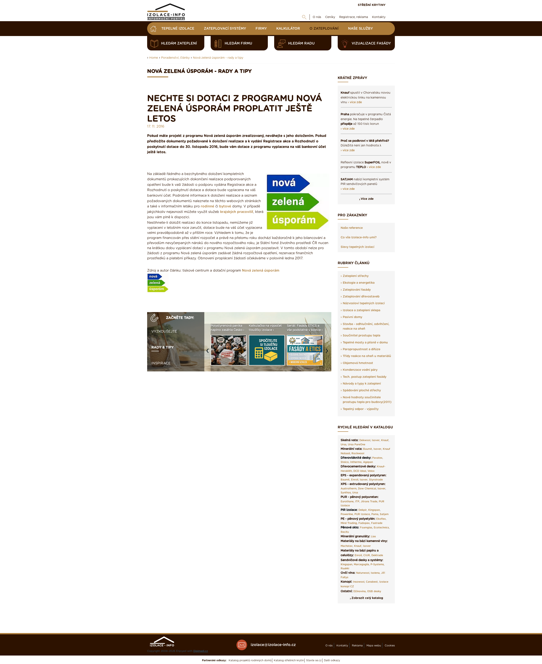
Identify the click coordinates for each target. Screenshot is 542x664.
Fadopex (364, 523)
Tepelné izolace (177, 28)
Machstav (347, 546)
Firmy (261, 28)
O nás (317, 17)
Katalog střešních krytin (289, 660)
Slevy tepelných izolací (357, 247)
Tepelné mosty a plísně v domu (365, 342)
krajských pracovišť (236, 212)
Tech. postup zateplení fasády (364, 376)
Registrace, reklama (353, 17)
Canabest (372, 582)
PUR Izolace (362, 514)
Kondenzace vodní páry (360, 369)
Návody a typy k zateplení (362, 383)
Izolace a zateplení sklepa (361, 310)
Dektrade (377, 555)
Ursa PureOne (356, 444)
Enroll (354, 479)
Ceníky (330, 17)
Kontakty (379, 17)
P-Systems (377, 564)
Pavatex (377, 458)
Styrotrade (376, 479)
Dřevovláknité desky (356, 457)
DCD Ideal (359, 471)
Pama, (375, 514)
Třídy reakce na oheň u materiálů (367, 356)
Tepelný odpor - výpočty (361, 409)
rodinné (207, 206)
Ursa (343, 444)
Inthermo (356, 462)
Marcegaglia (361, 564)
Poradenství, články (175, 57)
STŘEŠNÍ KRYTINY (372, 5)
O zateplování (324, 28)
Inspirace (161, 363)
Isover (376, 440)
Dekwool (364, 440)
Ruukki (345, 568)
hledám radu (301, 43)
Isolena (375, 573)
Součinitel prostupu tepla (361, 335)
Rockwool (357, 453)
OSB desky (374, 591)
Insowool (358, 582)
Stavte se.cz (314, 660)
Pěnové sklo (349, 527)
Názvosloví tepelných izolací (364, 303)
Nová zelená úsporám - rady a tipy (218, 57)
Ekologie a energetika (359, 282)
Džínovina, (359, 591)
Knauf (385, 440)
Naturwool (362, 573)
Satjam (384, 514)
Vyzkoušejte (164, 331)
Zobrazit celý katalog (367, 598)
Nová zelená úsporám (260, 270)
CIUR (366, 555)
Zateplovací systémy (225, 28)
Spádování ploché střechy (362, 390)
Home (153, 57)
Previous (208, 352)
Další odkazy (332, 660)
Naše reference (352, 227)
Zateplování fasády (357, 289)
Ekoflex (381, 519)
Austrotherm (349, 488)
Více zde (367, 198)
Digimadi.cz (200, 651)
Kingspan (374, 510)
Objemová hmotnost (358, 363)
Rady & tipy (162, 347)
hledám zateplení (179, 43)
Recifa (345, 532)
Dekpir (362, 510)
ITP (357, 501)
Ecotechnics (381, 527)
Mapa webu (373, 645)
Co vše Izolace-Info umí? (359, 237)
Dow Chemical (367, 488)
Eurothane (347, 501)
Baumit (367, 449)
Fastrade (376, 523)
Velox (371, 471)
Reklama (357, 645)
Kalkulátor (288, 28)
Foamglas (366, 527)
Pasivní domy (352, 317)
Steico (345, 462)
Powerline (347, 514)
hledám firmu (238, 43)
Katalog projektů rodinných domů (250, 660)
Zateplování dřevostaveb (361, 296)
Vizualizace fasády (371, 43)
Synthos (346, 492)
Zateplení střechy (356, 276)
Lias (373, 536)
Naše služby (360, 28)
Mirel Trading (349, 523)
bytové (225, 206)
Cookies (390, 645)
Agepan (368, 462)
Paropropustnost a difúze (361, 349)
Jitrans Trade (369, 501)
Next (328, 352)
